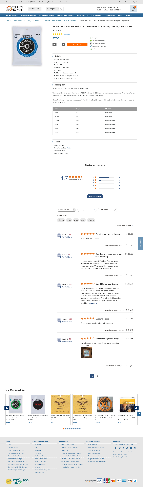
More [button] (120, 15)
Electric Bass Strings (15, 459)
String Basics (65, 450)
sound (69, 220)
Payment (38, 453)
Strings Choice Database (69, 447)
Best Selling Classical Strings (18, 461)
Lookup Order (39, 472)
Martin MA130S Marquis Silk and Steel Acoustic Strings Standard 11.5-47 (15, 418)
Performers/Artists (94, 456)
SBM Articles (92, 445)
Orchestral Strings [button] (65, 15)
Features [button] (58, 142)
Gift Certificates (40, 464)
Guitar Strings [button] (12, 15)
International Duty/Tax (42, 470)
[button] (134, 10)
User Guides (66, 2)
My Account (39, 456)
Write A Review (95, 196)
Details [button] (58, 56)
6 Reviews (66, 34)
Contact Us (38, 445)
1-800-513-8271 (114, 10)
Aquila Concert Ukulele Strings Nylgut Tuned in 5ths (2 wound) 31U (60, 418)
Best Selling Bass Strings (16, 470)
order (83, 220)
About (121, 2)
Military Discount (40, 461)
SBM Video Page (94, 450)
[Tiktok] (127, 448)
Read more (93, 303)
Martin (38, 21)
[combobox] (87, 210)
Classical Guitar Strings (16, 450)
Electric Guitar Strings (15, 456)
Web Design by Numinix (120, 457)
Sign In (135, 2)
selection (91, 220)
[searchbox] (64, 209)
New (9, 445)
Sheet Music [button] (96, 15)
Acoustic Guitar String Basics (71, 456)
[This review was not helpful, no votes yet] (130, 245)
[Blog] (134, 448)
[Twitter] (119, 448)
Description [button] (60, 85)
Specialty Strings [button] (46, 15)
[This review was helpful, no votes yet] (126, 245)
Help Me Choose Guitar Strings (72, 464)
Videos (56, 2)
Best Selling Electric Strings (17, 467)
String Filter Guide (67, 445)
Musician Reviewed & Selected (16, 2)
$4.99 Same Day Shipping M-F (40, 2)
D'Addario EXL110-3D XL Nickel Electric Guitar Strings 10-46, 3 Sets (105, 418)
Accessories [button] (82, 15)
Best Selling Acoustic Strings (18, 464)
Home (8, 21)
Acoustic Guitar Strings (23, 21)
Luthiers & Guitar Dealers (97, 461)
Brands (129, 15)
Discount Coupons (41, 459)
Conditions (131, 452)
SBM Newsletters (94, 453)
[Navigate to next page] (103, 376)
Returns (37, 467)
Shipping (38, 450)
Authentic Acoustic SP (52, 21)
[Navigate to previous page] (87, 376)
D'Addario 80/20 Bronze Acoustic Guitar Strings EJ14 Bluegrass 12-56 (126, 418)
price (76, 220)
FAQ (36, 447)
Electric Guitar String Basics (70, 459)
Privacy (123, 452)
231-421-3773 (112, 7)
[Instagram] (123, 448)
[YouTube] (131, 448)
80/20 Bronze (70, 21)
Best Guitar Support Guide (70, 467)
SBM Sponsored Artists (96, 447)
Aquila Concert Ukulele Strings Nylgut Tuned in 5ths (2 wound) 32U (82, 418)
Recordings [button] (110, 15)
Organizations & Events (96, 459)
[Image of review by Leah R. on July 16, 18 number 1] (86, 352)
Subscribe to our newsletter (124, 445)
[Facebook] (115, 448)
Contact (127, 2)
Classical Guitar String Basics (71, 453)
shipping (61, 220)
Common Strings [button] (28, 15)
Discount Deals (13, 447)
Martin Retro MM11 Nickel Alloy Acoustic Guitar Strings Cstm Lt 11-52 (37, 418)
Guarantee (116, 452)
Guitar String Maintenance (70, 461)
